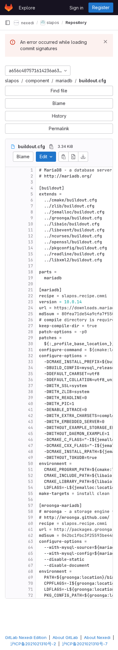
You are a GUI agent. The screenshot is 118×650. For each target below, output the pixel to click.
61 (30, 529)
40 (30, 403)
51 (30, 469)
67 (30, 565)
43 (30, 421)
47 (30, 445)
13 (30, 242)
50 (30, 463)
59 (30, 517)
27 (30, 325)
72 (30, 595)
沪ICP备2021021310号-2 (33, 643)
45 (30, 433)
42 (30, 415)
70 (30, 583)
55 (30, 493)
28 (30, 331)
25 (30, 313)
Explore (27, 7)
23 (30, 302)
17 (30, 266)
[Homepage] (8, 8)
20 (30, 284)
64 (30, 547)
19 (30, 278)
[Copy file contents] (64, 157)
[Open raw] (73, 157)
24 (30, 307)
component (37, 80)
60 (30, 523)
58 (30, 511)
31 (30, 349)
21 (30, 290)
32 (30, 355)
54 (30, 487)
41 (30, 409)
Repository (76, 22)
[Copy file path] (51, 147)
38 (30, 391)
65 (30, 553)
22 (30, 296)
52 (30, 475)
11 (30, 230)
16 (30, 260)
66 (30, 559)
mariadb (64, 80)
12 (30, 236)
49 (30, 457)
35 (30, 373)
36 (30, 379)
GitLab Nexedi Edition (26, 637)
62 (30, 535)
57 (30, 505)
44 (30, 427)
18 (30, 272)
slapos (12, 80)
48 (30, 451)
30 (30, 343)
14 (30, 248)
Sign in (76, 7)
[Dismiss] (105, 41)
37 (30, 385)
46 (30, 439)
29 (30, 337)
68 (30, 571)
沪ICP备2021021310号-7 (85, 643)
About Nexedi (97, 637)
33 (30, 361)
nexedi (27, 22)
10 (30, 224)
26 (30, 319)
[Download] (83, 157)
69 (30, 577)
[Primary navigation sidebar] (8, 23)
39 (30, 397)
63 (30, 541)
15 (30, 254)
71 (30, 589)
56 (30, 499)
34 (30, 367)
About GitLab (65, 637)
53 (30, 481)
